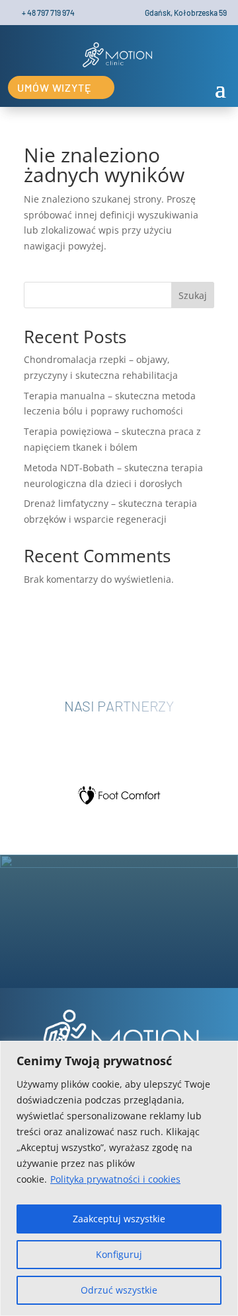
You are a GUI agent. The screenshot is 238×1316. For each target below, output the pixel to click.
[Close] (224, 1052)
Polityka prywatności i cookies (115, 1179)
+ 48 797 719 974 (48, 12)
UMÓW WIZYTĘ (54, 87)
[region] (119, 1178)
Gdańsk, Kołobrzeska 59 (186, 12)
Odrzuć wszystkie (119, 1290)
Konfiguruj (119, 1254)
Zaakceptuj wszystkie (119, 1218)
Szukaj (192, 295)
